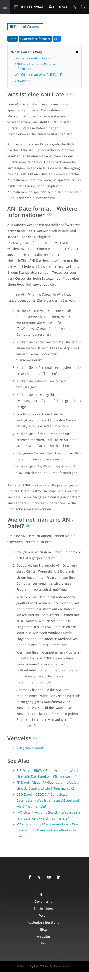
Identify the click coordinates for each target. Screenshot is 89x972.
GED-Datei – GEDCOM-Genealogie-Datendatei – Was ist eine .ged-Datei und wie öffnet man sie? (47, 800)
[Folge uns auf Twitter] (40, 877)
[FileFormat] (30, 7)
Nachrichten (43, 908)
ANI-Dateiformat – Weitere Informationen (35, 66)
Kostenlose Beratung (43, 922)
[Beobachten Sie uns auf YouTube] (50, 877)
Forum (43, 915)
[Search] (83, 7)
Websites (43, 936)
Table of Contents (27, 26)
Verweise (21, 81)
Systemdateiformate (35, 39)
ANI (57, 39)
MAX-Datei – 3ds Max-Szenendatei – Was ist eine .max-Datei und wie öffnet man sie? (47, 830)
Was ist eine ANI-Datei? (32, 58)
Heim (12, 39)
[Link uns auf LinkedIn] (59, 877)
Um (43, 943)
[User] (74, 7)
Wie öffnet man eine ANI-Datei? (39, 74)
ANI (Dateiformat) (29, 748)
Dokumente (43, 901)
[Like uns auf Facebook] (31, 877)
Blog (43, 929)
